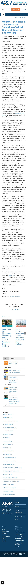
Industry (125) (7, 447)
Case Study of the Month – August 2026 (13, 363)
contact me (11, 275)
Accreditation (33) (8, 414)
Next (23, 17)
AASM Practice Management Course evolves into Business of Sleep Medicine (20, 336)
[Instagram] (15, 519)
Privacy (17, 554)
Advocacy (4, 538)
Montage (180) (8, 454)
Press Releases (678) (9, 464)
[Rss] (17, 516)
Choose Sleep (18, 534)
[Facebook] (15, 516)
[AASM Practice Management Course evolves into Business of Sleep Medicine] (21, 320)
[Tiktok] (19, 516)
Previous (18, 17)
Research (4, 533)
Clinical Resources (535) (10, 427)
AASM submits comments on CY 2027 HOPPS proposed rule (13, 379)
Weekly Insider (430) (9, 494)
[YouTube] (23, 516)
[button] (3, 333)
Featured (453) (8, 441)
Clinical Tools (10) (8, 434)
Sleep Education (19, 540)
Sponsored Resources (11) (11, 477)
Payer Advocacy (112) (9, 461)
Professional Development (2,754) (13, 467)
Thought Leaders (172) (10, 487)
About (17, 502)
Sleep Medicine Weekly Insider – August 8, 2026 (13, 389)
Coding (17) (7, 437)
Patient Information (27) (10, 457)
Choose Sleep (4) (8, 424)
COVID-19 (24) (9, 431)
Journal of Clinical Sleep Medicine (19, 537)
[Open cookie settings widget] (2, 582)
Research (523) (8, 474)
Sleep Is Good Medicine (18, 543)
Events (17, 506)
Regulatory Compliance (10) (11, 471)
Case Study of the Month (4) (11, 421)
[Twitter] (21, 516)
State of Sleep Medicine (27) (11, 481)
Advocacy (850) (8, 417)
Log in (24, 9)
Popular (13, 358)
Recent (6, 358)
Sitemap (6, 554)
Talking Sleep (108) (9, 484)
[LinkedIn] (17, 519)
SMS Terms (21, 554)
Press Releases (6, 536)
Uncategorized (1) (8, 491)
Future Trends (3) (8, 444)
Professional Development (14, 296)
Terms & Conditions (12, 554)
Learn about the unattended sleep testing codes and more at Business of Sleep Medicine (6, 337)
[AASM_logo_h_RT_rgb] (14, 1)
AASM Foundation (20, 532)
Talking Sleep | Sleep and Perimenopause (14, 371)
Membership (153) (8, 451)
